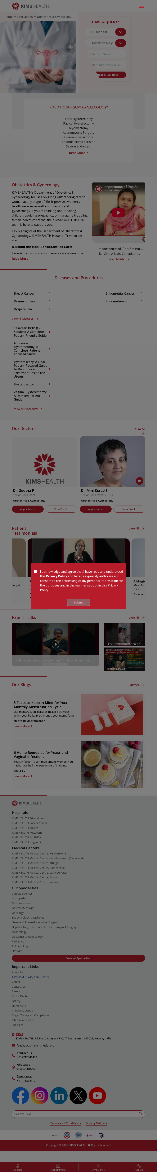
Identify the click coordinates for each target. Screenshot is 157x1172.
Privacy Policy (56, 576)
